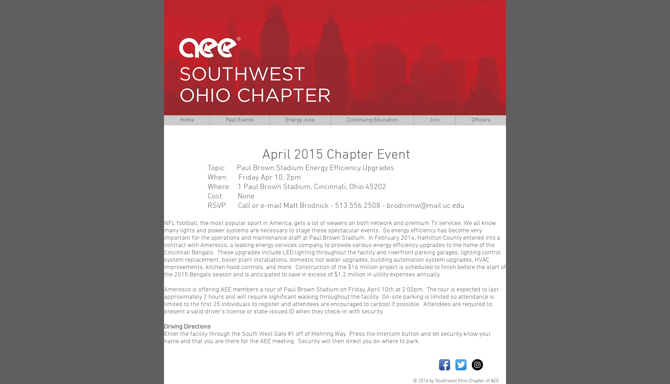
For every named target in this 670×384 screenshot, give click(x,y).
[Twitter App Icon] (461, 364)
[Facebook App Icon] (444, 364)
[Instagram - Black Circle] (477, 364)
